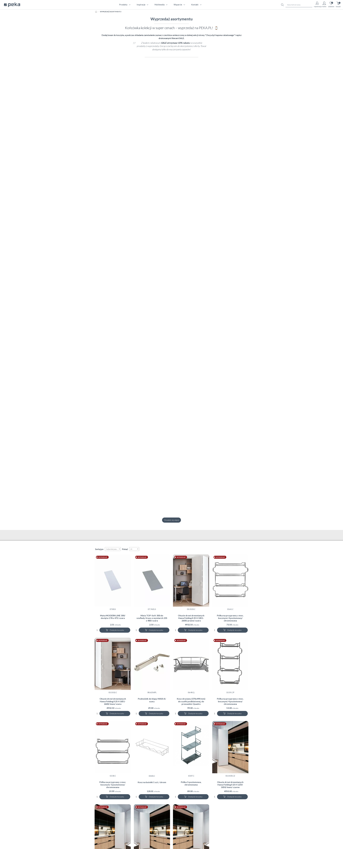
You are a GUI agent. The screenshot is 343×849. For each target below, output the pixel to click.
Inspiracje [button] (141, 4)
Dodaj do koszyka (116, 630)
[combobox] (113, 549)
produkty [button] (123, 4)
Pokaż (125, 549)
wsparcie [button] (178, 4)
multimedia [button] (159, 4)
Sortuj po (99, 549)
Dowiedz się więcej (171, 520)
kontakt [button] (194, 4)
